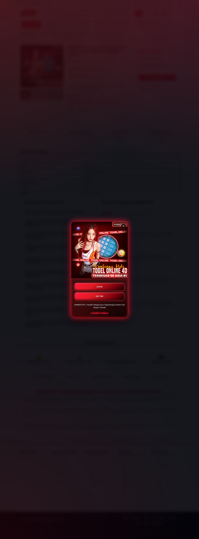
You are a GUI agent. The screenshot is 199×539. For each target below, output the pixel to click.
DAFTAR (99, 296)
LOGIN (99, 286)
